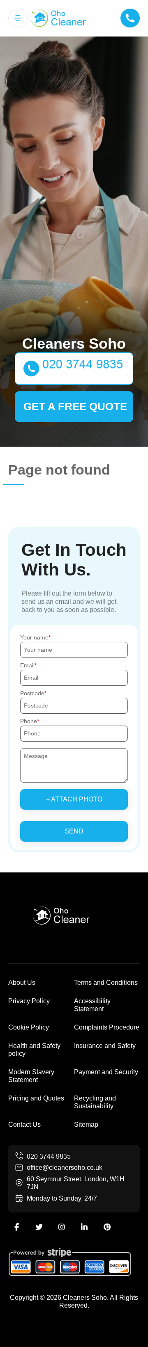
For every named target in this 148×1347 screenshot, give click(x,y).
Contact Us (24, 1124)
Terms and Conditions (106, 982)
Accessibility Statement (92, 1005)
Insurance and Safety (105, 1045)
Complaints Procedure (106, 1027)
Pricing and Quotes (36, 1098)
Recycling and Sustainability (95, 1102)
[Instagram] (61, 1227)
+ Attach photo (74, 799)
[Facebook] (16, 1227)
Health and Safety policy (34, 1049)
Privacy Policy (29, 1001)
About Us (21, 982)
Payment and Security (106, 1071)
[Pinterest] (107, 1227)
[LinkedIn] (84, 1227)
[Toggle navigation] (18, 18)
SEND (74, 831)
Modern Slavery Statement (31, 1075)
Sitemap (86, 1124)
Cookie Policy (28, 1027)
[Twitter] (39, 1227)
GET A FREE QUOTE (75, 406)
